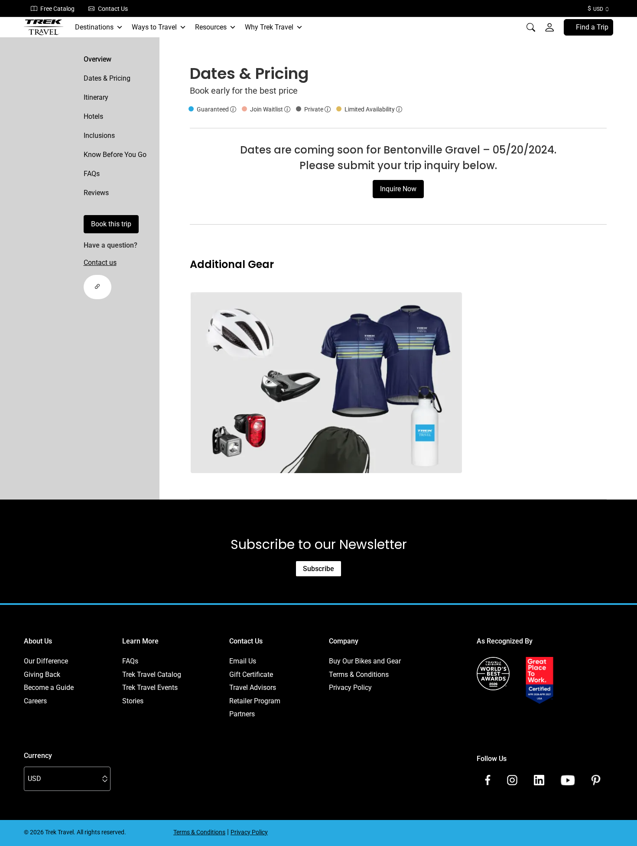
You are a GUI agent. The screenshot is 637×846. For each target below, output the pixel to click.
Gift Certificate (251, 674)
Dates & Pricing (107, 78)
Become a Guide (49, 687)
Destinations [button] (94, 27)
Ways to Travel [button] (154, 27)
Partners (242, 714)
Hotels (93, 116)
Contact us (100, 262)
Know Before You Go (115, 154)
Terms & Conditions (359, 674)
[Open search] (530, 27)
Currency (38, 755)
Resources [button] (211, 27)
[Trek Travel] (44, 27)
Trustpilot (491, 714)
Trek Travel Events (150, 687)
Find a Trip (592, 27)
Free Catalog (57, 8)
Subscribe (318, 569)
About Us (38, 641)
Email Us (242, 661)
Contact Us (113, 8)
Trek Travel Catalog (151, 674)
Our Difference (46, 661)
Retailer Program (254, 701)
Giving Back (42, 674)
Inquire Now (398, 189)
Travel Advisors (252, 687)
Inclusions (99, 135)
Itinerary (96, 97)
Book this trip (111, 224)
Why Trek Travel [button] (269, 27)
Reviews (96, 193)
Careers (35, 701)
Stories (132, 701)
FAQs (92, 174)
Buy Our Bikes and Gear (365, 661)
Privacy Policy (350, 687)
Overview (97, 59)
